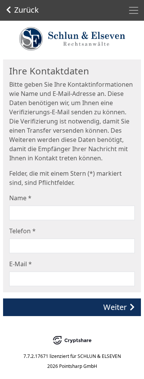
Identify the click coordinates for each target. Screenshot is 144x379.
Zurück (26, 10)
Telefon (22, 231)
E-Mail (20, 264)
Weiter (115, 307)
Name (20, 198)
